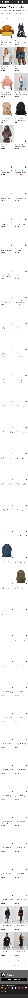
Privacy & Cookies (19, 996)
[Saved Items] (22, 2)
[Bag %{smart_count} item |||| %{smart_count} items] (26, 2)
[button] (2, 988)
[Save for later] (12, 37)
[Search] (18, 2)
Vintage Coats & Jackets (18, 13)
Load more (14, 965)
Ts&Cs (25, 996)
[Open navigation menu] (2, 2)
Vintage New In (5, 13)
